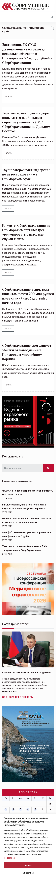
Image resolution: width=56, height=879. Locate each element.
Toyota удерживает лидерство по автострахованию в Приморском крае (26, 174)
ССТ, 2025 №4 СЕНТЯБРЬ (17, 697)
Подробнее (9, 858)
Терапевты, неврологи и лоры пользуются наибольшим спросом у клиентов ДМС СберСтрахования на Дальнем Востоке (26, 122)
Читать (8, 96)
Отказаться (28, 873)
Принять (28, 865)
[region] (28, 846)
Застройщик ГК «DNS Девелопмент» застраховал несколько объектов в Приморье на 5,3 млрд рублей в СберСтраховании (27, 54)
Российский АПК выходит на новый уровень (26, 672)
